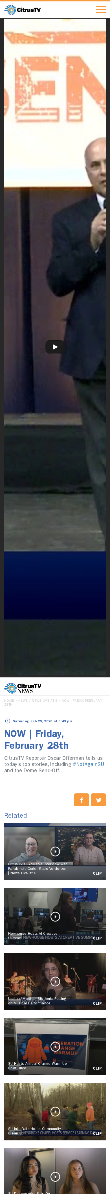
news (23, 701)
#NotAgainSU (88, 765)
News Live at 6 (44, 701)
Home (9, 701)
